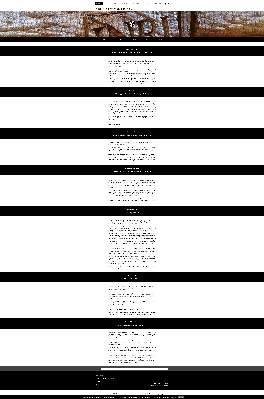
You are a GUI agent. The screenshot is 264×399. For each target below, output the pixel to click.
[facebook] (165, 3)
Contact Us (100, 375)
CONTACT (99, 3)
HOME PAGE (113, 3)
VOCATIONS (147, 3)
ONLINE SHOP (158, 3)
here (174, 397)
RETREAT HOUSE (132, 39)
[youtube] (169, 3)
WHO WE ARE (124, 3)
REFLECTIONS (118, 39)
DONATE (160, 39)
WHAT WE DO (136, 3)
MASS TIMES (103, 39)
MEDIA (146, 39)
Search (98, 368)
